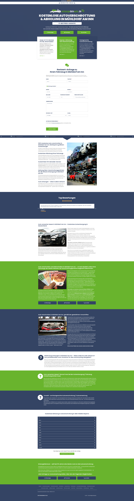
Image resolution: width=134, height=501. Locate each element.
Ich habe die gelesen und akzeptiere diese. (59, 123)
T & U (40, 442)
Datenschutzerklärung (52, 121)
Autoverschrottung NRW (54, 486)
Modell (69, 89)
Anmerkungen (49, 101)
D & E (40, 422)
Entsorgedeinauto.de (42, 495)
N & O (40, 435)
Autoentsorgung (73, 486)
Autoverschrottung (67, 486)
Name (47, 79)
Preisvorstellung (78, 94)
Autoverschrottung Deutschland (42, 491)
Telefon (69, 79)
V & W (40, 445)
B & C (40, 420)
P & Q (40, 437)
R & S (40, 440)
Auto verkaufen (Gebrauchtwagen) (81, 486)
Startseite (40, 486)
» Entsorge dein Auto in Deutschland (67, 453)
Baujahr (48, 94)
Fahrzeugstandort (65, 94)
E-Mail (68, 113)
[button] (1, 136)
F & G (40, 425)
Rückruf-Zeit (49, 113)
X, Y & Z (40, 447)
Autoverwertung (61, 486)
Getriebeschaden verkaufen (91, 486)
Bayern (48, 491)
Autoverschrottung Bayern (46, 486)
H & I (40, 427)
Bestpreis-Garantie (68, 23)
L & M (40, 432)
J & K (40, 430)
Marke (47, 89)
